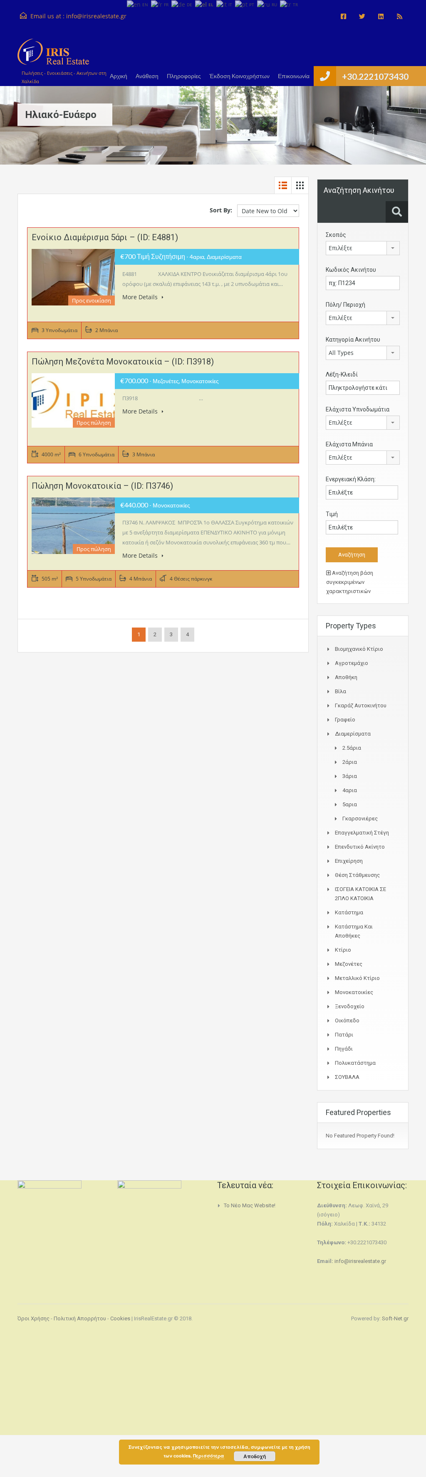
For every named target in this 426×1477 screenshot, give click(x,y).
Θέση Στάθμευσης (357, 875)
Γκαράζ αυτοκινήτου (360, 705)
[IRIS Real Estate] (53, 56)
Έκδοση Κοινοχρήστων (239, 75)
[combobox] (363, 248)
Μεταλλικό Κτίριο (357, 978)
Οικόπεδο (347, 1020)
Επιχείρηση (349, 861)
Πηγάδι (344, 1049)
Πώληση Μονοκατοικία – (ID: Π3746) (102, 486)
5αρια (349, 804)
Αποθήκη (346, 677)
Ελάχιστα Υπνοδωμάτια (357, 409)
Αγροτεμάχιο (351, 663)
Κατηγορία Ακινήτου (353, 339)
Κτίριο (343, 950)
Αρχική (118, 75)
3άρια (349, 776)
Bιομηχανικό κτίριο (359, 649)
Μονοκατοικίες (354, 992)
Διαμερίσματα (353, 734)
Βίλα (340, 691)
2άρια (349, 762)
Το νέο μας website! (249, 1205)
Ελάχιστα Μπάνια (349, 444)
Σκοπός (336, 234)
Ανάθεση (147, 75)
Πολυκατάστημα (355, 1063)
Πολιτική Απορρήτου (80, 1318)
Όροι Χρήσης (33, 1318)
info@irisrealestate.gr (96, 16)
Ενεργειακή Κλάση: (351, 479)
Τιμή (332, 514)
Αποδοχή (254, 1456)
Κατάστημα (349, 912)
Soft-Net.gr (395, 1318)
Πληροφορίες (184, 75)
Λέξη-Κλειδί (342, 374)
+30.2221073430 (375, 76)
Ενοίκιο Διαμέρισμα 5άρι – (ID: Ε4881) (105, 237)
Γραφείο (345, 719)
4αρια (349, 790)
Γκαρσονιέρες (360, 818)
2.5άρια (351, 748)
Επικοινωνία (294, 75)
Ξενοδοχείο (349, 1006)
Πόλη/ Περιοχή (345, 304)
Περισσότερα (208, 1455)
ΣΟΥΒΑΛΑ (347, 1077)
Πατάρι (344, 1034)
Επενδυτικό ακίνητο (360, 847)
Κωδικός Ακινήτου (351, 269)
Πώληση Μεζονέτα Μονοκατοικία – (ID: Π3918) (123, 362)
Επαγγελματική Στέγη (362, 833)
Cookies (120, 1318)
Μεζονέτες (348, 964)
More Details (140, 297)
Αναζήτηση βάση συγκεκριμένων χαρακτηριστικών (349, 582)
